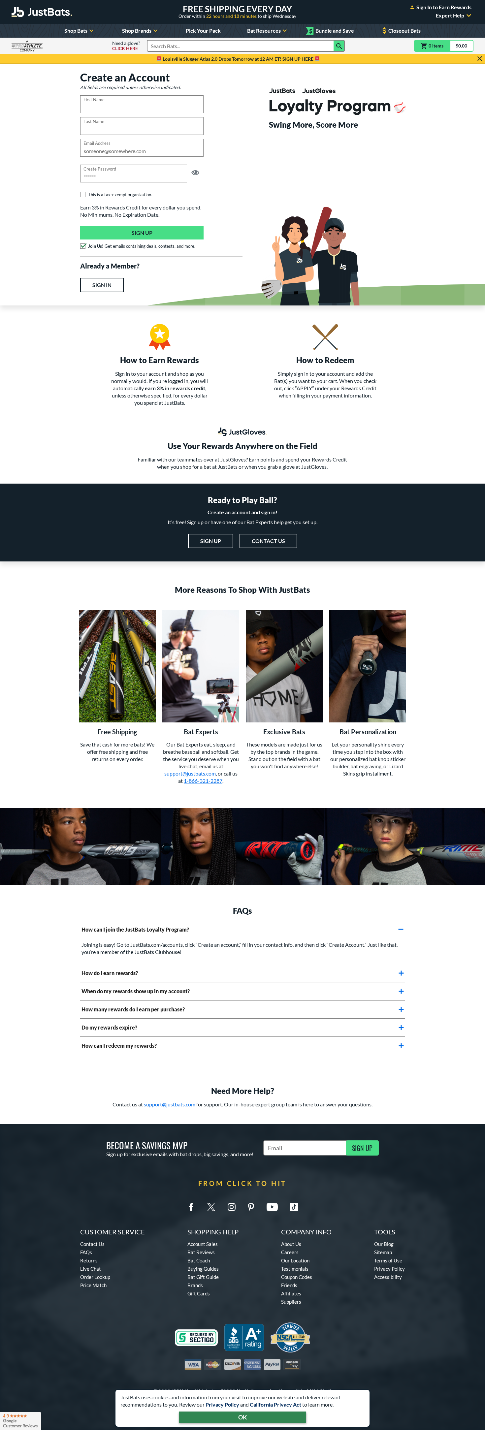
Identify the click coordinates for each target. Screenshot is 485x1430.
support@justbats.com (190, 773)
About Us (291, 1244)
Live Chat (90, 1269)
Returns (89, 1260)
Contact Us (268, 541)
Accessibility (388, 1277)
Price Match (93, 1285)
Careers (290, 1252)
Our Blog (384, 1244)
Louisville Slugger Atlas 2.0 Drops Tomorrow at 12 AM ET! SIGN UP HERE (238, 59)
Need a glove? (126, 46)
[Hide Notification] (479, 58)
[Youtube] (272, 1207)
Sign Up (142, 233)
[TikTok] (294, 1207)
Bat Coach (198, 1260)
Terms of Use (388, 1260)
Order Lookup (95, 1277)
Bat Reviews (201, 1252)
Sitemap (383, 1252)
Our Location (295, 1260)
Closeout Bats (404, 30)
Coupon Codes (296, 1277)
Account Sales (202, 1244)
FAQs (86, 1252)
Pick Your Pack (203, 30)
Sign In (102, 285)
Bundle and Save (331, 30)
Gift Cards (198, 1293)
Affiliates (291, 1293)
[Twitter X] (211, 1207)
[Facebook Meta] (191, 1207)
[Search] (339, 46)
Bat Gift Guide (203, 1277)
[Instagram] (232, 1207)
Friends (289, 1285)
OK (242, 1417)
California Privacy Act (275, 1404)
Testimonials (294, 1269)
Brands (195, 1285)
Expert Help (450, 15)
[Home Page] (42, 12)
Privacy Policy (222, 1404)
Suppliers (291, 1302)
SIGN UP (362, 1148)
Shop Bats (75, 30)
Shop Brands (136, 30)
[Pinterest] (251, 1207)
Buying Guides (203, 1269)
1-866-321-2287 (203, 781)
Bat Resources (264, 30)
